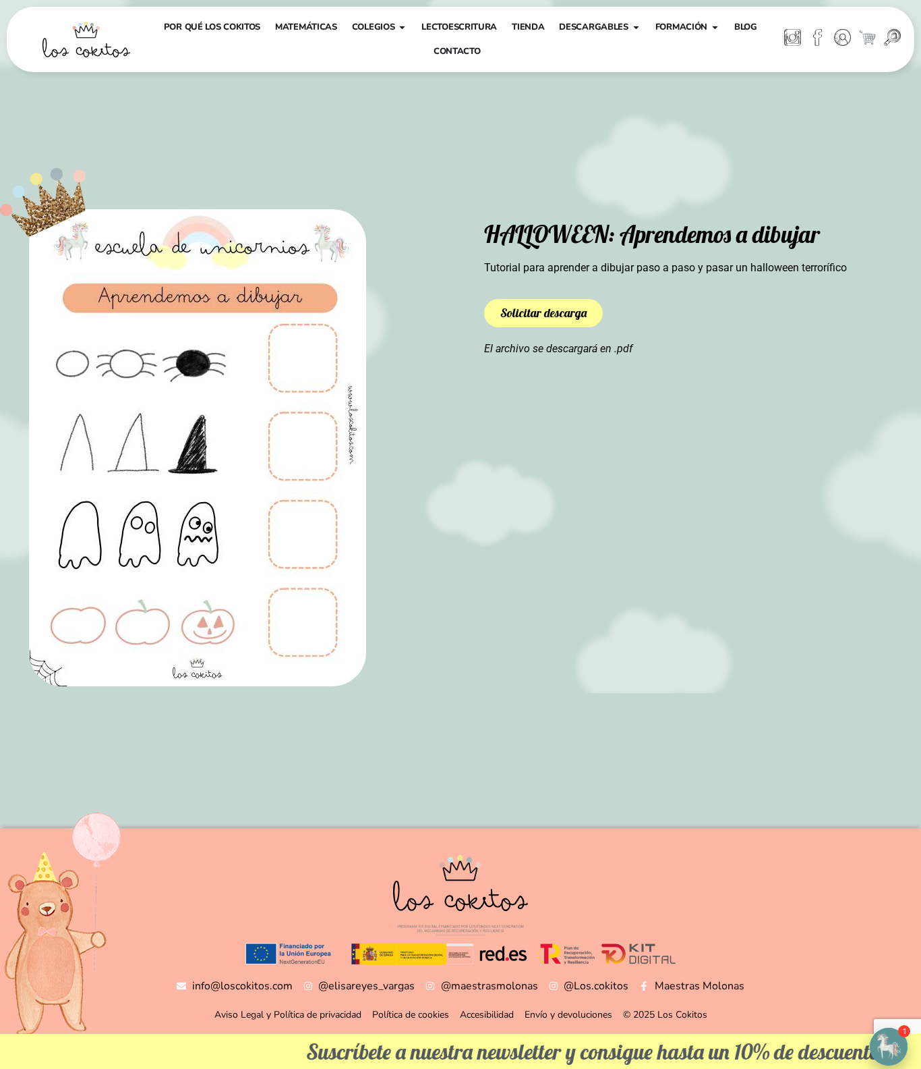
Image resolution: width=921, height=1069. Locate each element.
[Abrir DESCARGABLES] (636, 27)
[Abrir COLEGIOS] (402, 27)
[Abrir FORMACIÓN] (715, 27)
